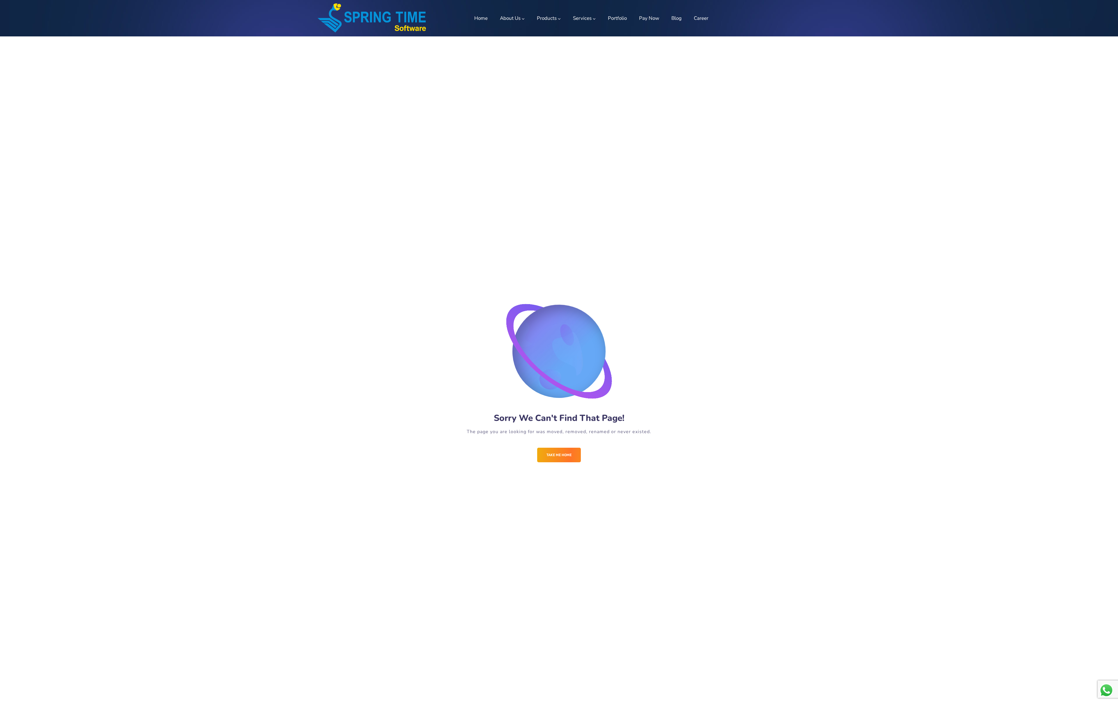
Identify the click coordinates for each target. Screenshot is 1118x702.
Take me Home (559, 455)
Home (481, 18)
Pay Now (649, 18)
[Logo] (372, 18)
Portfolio (617, 18)
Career (701, 18)
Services (582, 18)
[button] (1106, 8)
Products (547, 18)
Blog (676, 18)
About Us (510, 18)
